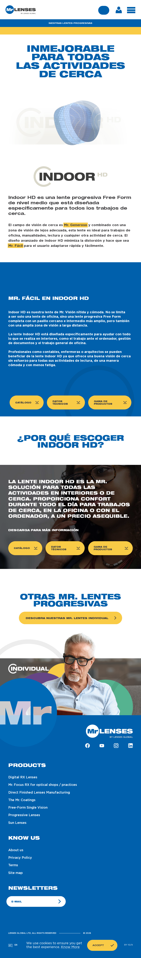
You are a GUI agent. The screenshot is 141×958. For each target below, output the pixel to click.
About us (15, 850)
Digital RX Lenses (22, 777)
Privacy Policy (20, 857)
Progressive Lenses (24, 815)
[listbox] (15, 945)
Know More (70, 947)
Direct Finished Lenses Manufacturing (39, 792)
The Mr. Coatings (21, 800)
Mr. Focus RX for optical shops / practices (42, 785)
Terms (13, 865)
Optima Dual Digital (103, 30)
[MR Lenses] (21, 9)
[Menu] (131, 10)
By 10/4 (128, 945)
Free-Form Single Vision (28, 807)
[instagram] (116, 746)
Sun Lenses (17, 823)
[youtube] (102, 746)
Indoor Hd (70, 30)
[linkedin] (130, 746)
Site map (15, 873)
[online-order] (118, 9)
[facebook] (87, 746)
